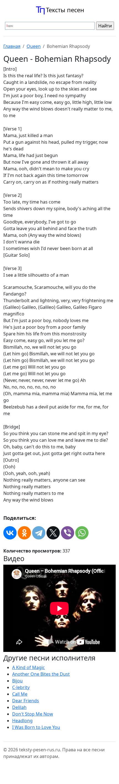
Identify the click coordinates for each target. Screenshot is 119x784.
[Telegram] (38, 532)
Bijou (17, 681)
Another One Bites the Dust (41, 674)
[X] (53, 532)
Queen (34, 46)
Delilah (19, 707)
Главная (11, 46)
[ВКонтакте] (10, 532)
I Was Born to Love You (36, 727)
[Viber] (67, 532)
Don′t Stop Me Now (32, 714)
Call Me (19, 694)
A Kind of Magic (28, 667)
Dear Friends (25, 701)
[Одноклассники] (24, 532)
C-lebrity (21, 687)
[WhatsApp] (82, 532)
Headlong (22, 721)
